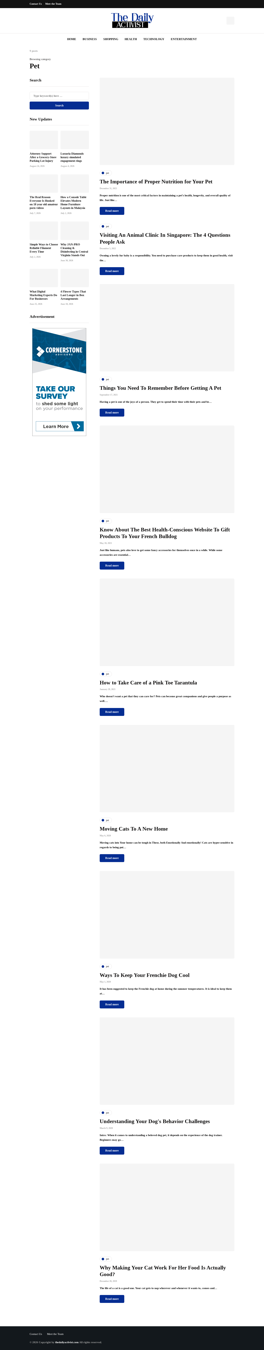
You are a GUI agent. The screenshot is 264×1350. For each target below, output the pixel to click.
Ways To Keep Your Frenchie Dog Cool (144, 975)
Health (131, 39)
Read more (112, 210)
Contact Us (36, 4)
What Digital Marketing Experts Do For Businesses (43, 295)
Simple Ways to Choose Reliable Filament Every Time (44, 248)
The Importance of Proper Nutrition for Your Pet (156, 181)
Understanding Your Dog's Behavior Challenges (155, 1121)
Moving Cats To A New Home (134, 829)
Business (90, 39)
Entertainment (184, 39)
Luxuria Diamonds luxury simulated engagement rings (72, 157)
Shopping (110, 39)
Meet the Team (53, 4)
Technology (153, 39)
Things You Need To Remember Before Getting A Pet (160, 388)
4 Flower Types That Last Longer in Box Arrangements (73, 295)
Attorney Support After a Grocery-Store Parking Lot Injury (43, 157)
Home (71, 39)
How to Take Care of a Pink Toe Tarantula (148, 683)
